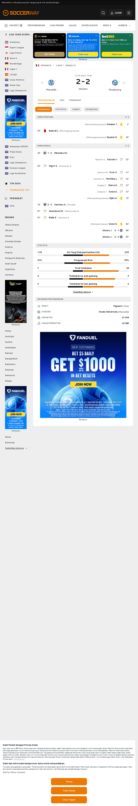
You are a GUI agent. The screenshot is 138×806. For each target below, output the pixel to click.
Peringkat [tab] (75, 100)
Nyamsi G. (100, 159)
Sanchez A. (64, 217)
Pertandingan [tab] (46, 100)
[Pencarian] (103, 12)
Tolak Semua (69, 790)
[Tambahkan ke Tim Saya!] (42, 82)
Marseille (51, 89)
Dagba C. (102, 185)
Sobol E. (113, 191)
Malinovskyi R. (72, 211)
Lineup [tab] (76, 109)
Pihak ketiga (19, 759)
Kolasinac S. (65, 166)
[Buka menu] (128, 12)
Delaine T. (102, 191)
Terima (69, 781)
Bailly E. (53, 217)
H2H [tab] (62, 100)
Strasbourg (115, 89)
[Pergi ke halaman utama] (27, 13)
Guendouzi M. (56, 211)
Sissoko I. (112, 159)
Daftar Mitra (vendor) (14, 772)
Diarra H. (112, 185)
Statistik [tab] (61, 109)
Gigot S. (53, 166)
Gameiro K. (99, 178)
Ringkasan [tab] (43, 109)
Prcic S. (113, 172)
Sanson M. (102, 172)
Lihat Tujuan (69, 799)
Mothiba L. (111, 178)
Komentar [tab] (92, 109)
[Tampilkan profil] (51, 82)
